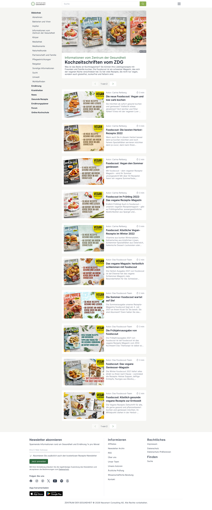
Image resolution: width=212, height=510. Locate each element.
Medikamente (38, 46)
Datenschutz (64, 469)
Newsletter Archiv (116, 448)
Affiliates (112, 444)
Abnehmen (37, 17)
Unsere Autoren (115, 466)
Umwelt (36, 77)
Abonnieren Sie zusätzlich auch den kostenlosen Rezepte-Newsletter (65, 455)
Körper (35, 37)
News (34, 95)
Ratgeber (36, 64)
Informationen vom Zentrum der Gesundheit (43, 31)
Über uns (112, 457)
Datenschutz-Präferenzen (159, 452)
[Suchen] (143, 3)
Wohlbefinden (38, 81)
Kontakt (111, 479)
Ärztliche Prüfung (116, 470)
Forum (34, 108)
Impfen (35, 26)
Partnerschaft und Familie (44, 55)
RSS (110, 453)
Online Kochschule (40, 112)
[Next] (113, 83)
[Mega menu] (179, 4)
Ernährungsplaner (39, 103)
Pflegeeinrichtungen (41, 59)
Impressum (152, 444)
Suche (150, 461)
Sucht (35, 72)
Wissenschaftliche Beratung (120, 475)
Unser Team (113, 461)
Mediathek (37, 41)
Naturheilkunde (39, 50)
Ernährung (36, 86)
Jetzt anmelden (39, 461)
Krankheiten (37, 90)
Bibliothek (36, 13)
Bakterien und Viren (41, 21)
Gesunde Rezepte (39, 99)
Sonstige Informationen (43, 68)
